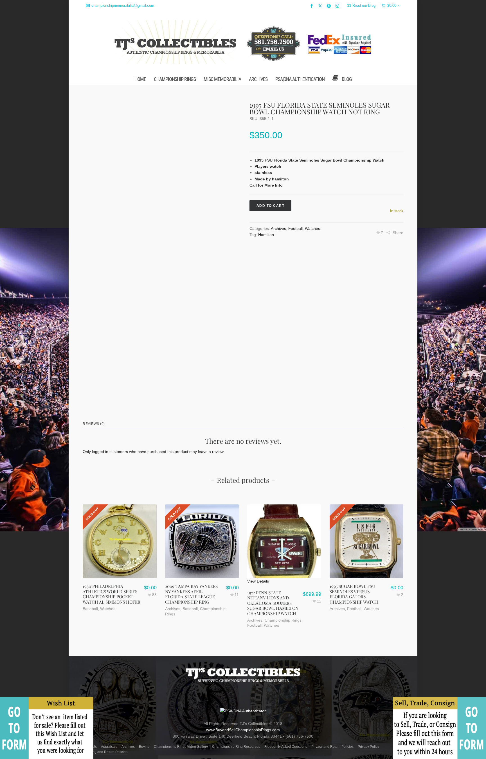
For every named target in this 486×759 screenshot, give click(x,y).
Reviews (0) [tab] (94, 424)
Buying (144, 747)
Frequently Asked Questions (285, 747)
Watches (312, 228)
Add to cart (270, 206)
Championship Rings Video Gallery (181, 747)
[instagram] (338, 6)
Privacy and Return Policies (332, 747)
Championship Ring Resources (236, 747)
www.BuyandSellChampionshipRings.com (243, 730)
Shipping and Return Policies (105, 752)
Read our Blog (363, 5)
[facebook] (312, 6)
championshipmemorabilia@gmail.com (122, 5)
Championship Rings (283, 620)
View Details (258, 581)
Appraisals (109, 747)
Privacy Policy (368, 747)
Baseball (90, 608)
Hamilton (266, 234)
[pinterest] (329, 6)
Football (295, 228)
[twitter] (321, 6)
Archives (278, 228)
